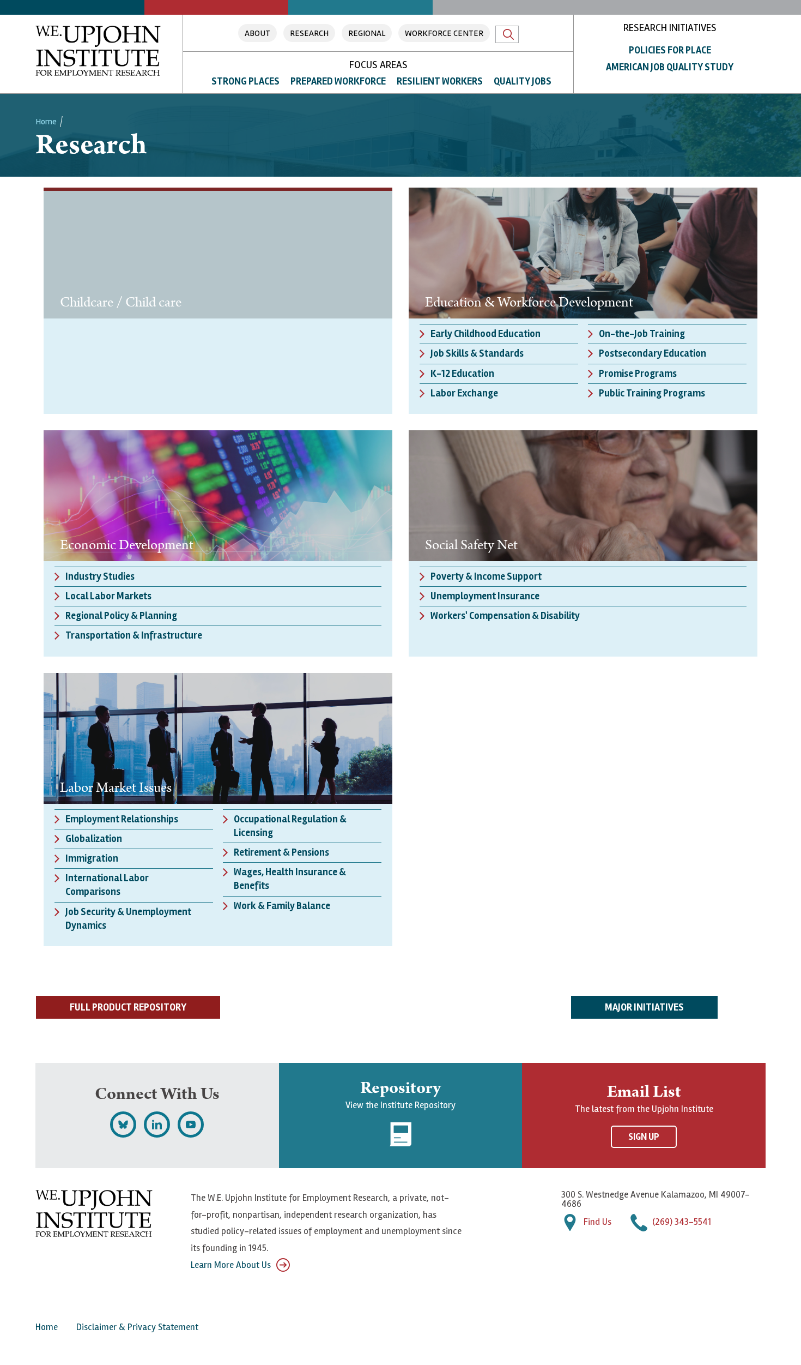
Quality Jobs (522, 81)
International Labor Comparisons (107, 885)
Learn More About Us (231, 1265)
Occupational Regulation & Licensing (290, 826)
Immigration (91, 858)
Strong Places (245, 81)
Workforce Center (444, 33)
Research (309, 33)
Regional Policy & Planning (121, 616)
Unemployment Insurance (484, 596)
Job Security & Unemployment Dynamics (128, 918)
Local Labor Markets (108, 596)
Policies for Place (670, 50)
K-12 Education (462, 374)
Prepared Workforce (338, 81)
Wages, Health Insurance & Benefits (290, 879)
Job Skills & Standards (477, 353)
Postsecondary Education (652, 353)
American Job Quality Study (669, 67)
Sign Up (643, 1136)
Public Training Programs (652, 393)
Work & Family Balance (282, 906)
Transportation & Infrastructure (133, 635)
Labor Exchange (464, 393)
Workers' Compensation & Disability (505, 616)
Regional (366, 33)
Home (46, 121)
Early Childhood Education (485, 334)
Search (507, 34)
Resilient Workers (440, 81)
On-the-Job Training (642, 334)
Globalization (93, 839)
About (257, 33)
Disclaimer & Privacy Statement (137, 1327)
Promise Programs (638, 374)
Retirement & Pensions (281, 852)
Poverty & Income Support (486, 576)
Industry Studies (100, 576)
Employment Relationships (121, 819)
